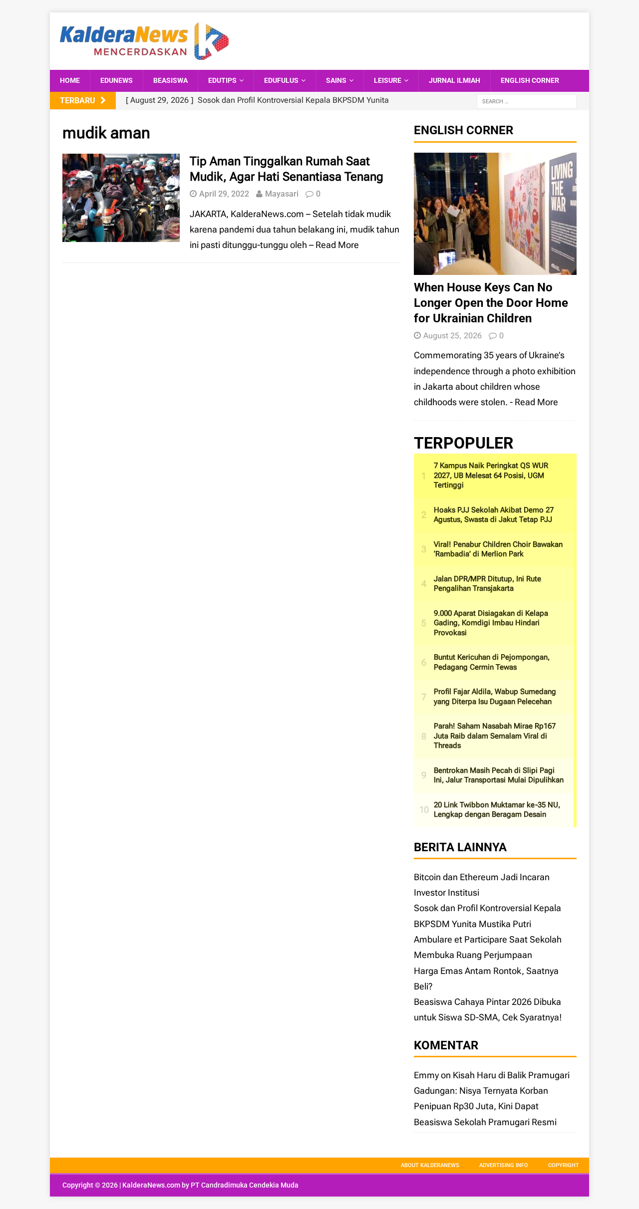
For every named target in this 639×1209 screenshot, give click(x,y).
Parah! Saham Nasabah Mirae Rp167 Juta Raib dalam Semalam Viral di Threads (495, 736)
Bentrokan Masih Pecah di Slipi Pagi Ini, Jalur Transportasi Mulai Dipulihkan (499, 775)
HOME (70, 80)
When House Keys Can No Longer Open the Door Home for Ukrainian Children (491, 302)
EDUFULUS (281, 80)
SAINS (336, 80)
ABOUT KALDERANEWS (430, 1165)
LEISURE (387, 80)
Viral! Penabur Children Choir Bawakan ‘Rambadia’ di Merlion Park (498, 549)
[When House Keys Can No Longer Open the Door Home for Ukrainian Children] (495, 266)
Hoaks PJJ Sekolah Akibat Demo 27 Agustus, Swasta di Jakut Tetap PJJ (494, 514)
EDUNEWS (116, 80)
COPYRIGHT (563, 1165)
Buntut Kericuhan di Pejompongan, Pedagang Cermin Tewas (492, 662)
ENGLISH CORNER (530, 80)
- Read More (534, 402)
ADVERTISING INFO (503, 1165)
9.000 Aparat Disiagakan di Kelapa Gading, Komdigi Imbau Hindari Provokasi (491, 623)
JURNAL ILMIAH (454, 80)
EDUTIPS (222, 80)
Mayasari (282, 194)
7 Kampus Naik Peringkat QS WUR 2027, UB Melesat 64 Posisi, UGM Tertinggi (491, 475)
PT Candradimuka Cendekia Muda (245, 1185)
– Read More (334, 245)
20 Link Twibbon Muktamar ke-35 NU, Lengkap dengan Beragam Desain (497, 809)
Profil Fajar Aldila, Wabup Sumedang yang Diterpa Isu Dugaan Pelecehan (495, 696)
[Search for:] (527, 101)
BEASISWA (170, 80)
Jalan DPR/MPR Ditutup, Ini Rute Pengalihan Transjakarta (487, 583)
